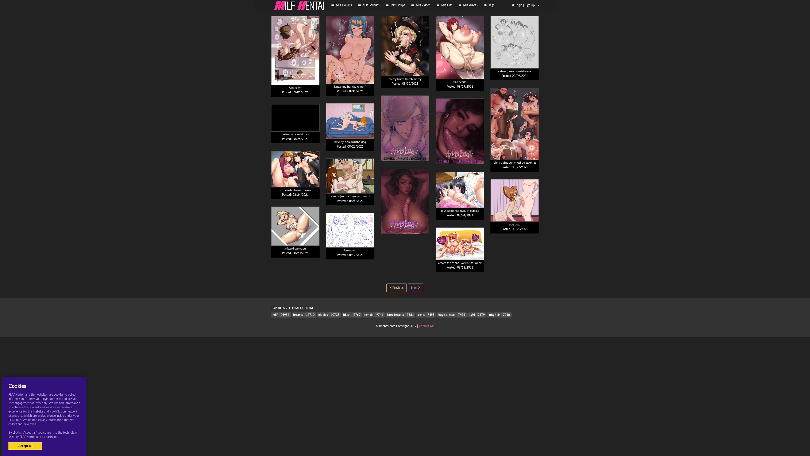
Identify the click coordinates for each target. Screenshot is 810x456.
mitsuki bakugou (295, 248)
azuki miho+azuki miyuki (295, 190)
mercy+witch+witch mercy (405, 79)
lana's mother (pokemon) (350, 86)
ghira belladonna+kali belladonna (515, 162)
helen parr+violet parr (295, 134)
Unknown (295, 87)
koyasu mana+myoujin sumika (459, 210)
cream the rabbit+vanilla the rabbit (460, 263)
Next (414, 287)
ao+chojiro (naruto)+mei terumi (350, 196)
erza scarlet (459, 82)
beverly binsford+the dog (350, 142)
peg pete (514, 224)
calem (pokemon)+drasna (514, 71)
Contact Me (426, 326)
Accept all (25, 446)
